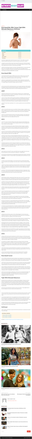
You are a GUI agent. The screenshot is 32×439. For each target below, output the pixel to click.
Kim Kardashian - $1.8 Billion (7, 317)
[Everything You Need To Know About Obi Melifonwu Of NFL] (4, 408)
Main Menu (4, 9)
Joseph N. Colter (11, 30)
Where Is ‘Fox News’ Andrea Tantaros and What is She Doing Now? (17, 426)
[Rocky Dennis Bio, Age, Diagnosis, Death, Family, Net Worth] (16, 343)
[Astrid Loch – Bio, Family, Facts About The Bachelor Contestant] (4, 417)
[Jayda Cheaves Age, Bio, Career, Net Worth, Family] (16, 365)
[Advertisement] (16, 18)
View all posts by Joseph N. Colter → (12, 400)
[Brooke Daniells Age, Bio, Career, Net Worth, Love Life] (16, 387)
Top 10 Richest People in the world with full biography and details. (14, 319)
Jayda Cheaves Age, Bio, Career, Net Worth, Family (9, 366)
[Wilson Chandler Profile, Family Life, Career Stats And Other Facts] (4, 421)
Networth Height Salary (9, 437)
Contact (27, 437)
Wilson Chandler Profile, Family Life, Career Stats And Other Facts (17, 421)
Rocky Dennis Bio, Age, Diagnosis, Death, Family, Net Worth (11, 344)
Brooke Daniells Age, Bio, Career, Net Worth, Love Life (10, 388)
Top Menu (3, 0)
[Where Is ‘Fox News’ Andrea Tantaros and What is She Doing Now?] (4, 426)
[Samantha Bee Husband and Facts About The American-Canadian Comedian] (4, 412)
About (25, 437)
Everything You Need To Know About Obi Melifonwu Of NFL (16, 408)
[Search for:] (16, 431)
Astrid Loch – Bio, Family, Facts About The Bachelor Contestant (17, 417)
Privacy (30, 437)
